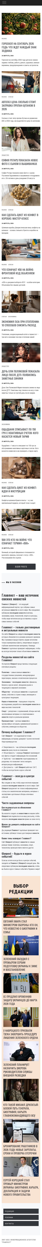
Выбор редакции (21, 888)
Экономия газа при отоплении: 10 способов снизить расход (20, 323)
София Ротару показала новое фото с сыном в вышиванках (20, 162)
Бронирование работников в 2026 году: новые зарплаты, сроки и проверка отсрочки (20, 1149)
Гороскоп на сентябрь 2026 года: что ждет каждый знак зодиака (19, 47)
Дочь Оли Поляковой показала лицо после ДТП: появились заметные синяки (21, 374)
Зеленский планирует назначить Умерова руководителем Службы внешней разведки (17, 1069)
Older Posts (21, 566)
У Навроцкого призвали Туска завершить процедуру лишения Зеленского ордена (20, 1034)
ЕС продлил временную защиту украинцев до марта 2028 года (20, 1000)
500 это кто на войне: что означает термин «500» (17, 541)
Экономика (12, 316)
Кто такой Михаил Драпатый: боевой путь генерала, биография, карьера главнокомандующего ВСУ (20, 1110)
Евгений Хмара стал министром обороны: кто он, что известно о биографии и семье (20, 926)
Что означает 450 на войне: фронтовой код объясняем (18, 271)
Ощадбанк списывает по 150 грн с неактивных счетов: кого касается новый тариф (20, 432)
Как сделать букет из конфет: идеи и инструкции (19, 489)
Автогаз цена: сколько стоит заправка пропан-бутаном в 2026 (19, 105)
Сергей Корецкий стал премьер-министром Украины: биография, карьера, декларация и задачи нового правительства (21, 1187)
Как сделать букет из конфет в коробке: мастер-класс (20, 216)
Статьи (10, 97)
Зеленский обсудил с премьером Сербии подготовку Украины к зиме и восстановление (20, 964)
